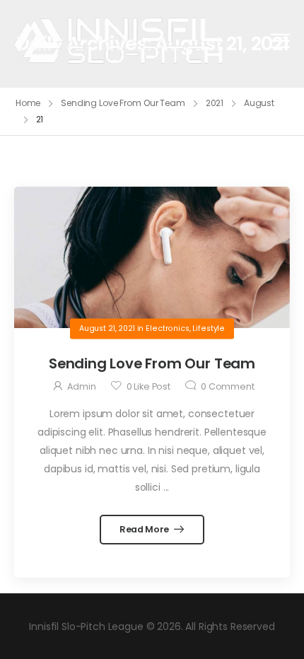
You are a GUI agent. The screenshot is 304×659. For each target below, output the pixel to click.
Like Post (148, 386)
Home (28, 103)
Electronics (167, 328)
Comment (228, 386)
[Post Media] (152, 257)
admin (81, 386)
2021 (215, 103)
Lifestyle (208, 328)
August (259, 103)
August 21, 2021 (107, 328)
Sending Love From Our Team (123, 103)
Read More (145, 529)
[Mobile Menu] (280, 40)
